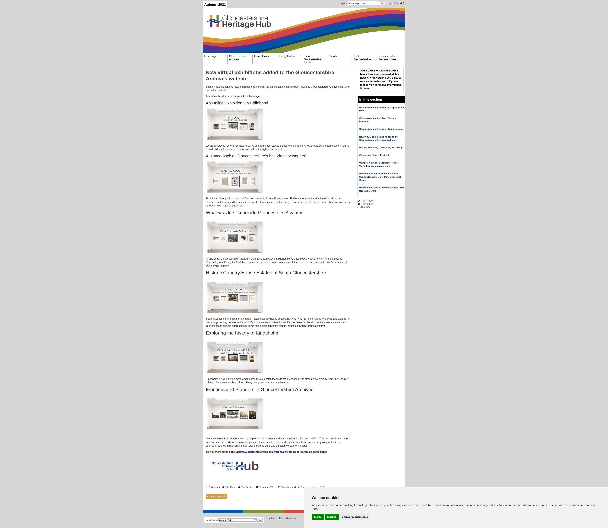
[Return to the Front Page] (304, 30)
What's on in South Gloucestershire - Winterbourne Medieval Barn (379, 164)
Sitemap (365, 207)
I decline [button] (331, 516)
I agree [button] (317, 516)
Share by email (288, 487)
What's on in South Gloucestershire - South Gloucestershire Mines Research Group (380, 176)
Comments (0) (266, 487)
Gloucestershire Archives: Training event (381, 129)
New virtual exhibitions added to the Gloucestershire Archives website (379, 138)
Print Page (230, 487)
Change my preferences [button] (355, 516)
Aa (390, 3)
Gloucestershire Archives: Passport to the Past (382, 109)
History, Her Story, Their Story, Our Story (380, 147)
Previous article (217, 496)
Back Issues (212, 520)
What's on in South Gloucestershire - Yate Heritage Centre (381, 189)
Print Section (247, 487)
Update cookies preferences (282, 518)
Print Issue (367, 204)
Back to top (214, 487)
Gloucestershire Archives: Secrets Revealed (377, 120)
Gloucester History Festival (374, 155)
